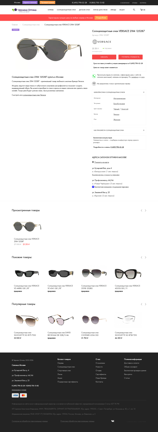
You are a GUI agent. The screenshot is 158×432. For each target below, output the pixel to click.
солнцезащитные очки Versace (34, 95)
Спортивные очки (64, 370)
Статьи (127, 378)
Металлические (119, 98)
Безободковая (119, 104)
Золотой (124, 109)
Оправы (51, 10)
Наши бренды (101, 378)
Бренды (113, 10)
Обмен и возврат (130, 366)
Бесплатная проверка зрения (135, 370)
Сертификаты (101, 374)
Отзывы (134, 3)
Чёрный (116, 109)
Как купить (128, 374)
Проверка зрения (47, 2)
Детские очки (84, 10)
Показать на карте (101, 162)
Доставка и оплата (131, 363)
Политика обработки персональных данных (77, 421)
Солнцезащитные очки (66, 10)
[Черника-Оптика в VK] (112, 422)
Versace (116, 114)
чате (142, 77)
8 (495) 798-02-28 (79, 2)
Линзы (60, 374)
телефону (134, 77)
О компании (124, 3)
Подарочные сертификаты (68, 381)
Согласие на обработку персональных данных (30, 421)
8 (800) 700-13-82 (97, 2)
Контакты (143, 3)
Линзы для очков (100, 10)
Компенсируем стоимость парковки (105, 175)
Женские (117, 120)
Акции (122, 10)
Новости (99, 366)
